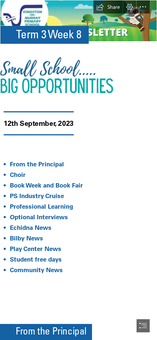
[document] (78, 170)
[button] (108, 6)
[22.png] (78, 74)
